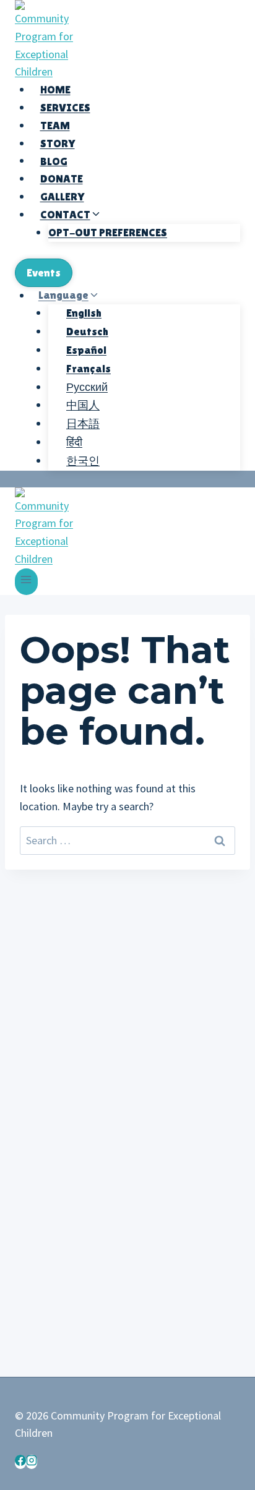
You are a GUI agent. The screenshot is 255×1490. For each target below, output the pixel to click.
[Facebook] (20, 1462)
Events (44, 272)
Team (55, 125)
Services (65, 107)
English (84, 312)
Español (86, 349)
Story (57, 143)
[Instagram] (31, 1462)
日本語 (83, 423)
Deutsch (87, 331)
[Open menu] (26, 581)
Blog (53, 160)
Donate (61, 178)
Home (55, 89)
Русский (87, 386)
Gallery (62, 196)
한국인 (83, 460)
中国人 (83, 404)
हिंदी (74, 441)
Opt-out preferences (107, 232)
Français (88, 368)
